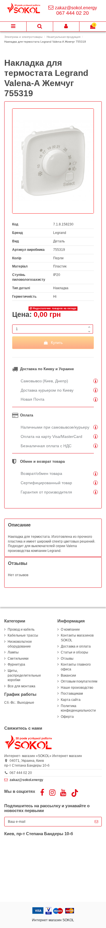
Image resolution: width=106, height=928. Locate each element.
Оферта (67, 717)
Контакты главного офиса (76, 666)
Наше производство (77, 688)
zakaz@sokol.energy (76, 7)
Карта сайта (71, 700)
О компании (70, 629)
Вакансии (68, 675)
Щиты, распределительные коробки (24, 675)
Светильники (18, 659)
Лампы (13, 652)
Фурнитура (16, 664)
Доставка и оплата (76, 646)
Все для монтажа (21, 686)
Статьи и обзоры (74, 652)
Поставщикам (72, 694)
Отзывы (67, 659)
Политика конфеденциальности (78, 708)
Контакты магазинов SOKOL (77, 637)
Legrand (59, 233)
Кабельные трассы (23, 635)
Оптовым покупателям (79, 681)
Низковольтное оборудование (20, 644)
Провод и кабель (21, 629)
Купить (57, 343)
